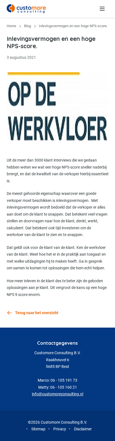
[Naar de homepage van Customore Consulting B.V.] (26, 8)
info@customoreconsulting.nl (57, 394)
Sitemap (38, 429)
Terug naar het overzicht (36, 313)
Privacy (59, 429)
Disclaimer (83, 429)
